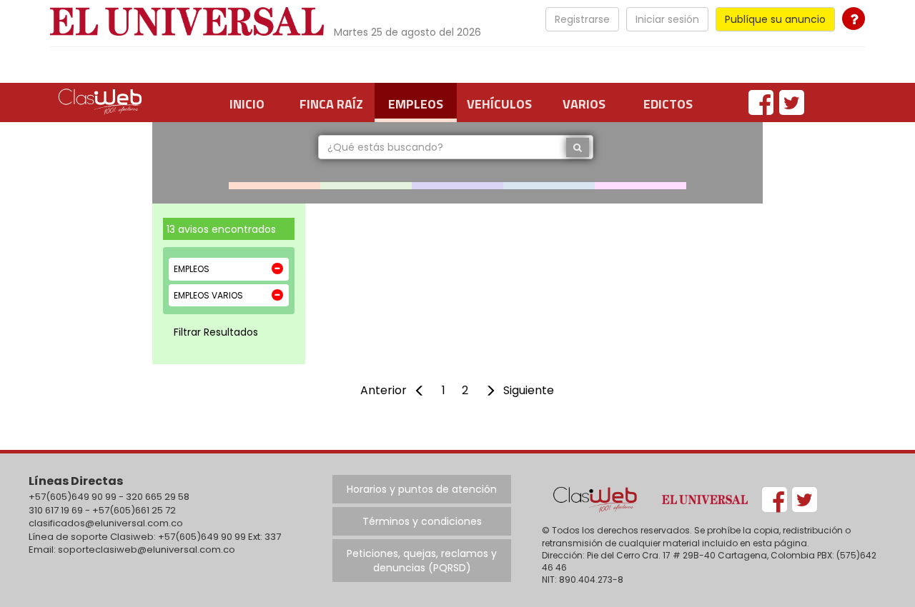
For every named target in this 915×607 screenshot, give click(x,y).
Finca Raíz (331, 104)
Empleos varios (208, 295)
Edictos (668, 104)
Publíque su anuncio (775, 19)
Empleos (415, 104)
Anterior (383, 390)
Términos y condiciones (422, 521)
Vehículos (499, 104)
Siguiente (528, 390)
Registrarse (582, 19)
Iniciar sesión (667, 19)
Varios (584, 104)
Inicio (246, 104)
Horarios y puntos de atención (422, 489)
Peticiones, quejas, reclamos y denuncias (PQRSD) (422, 560)
